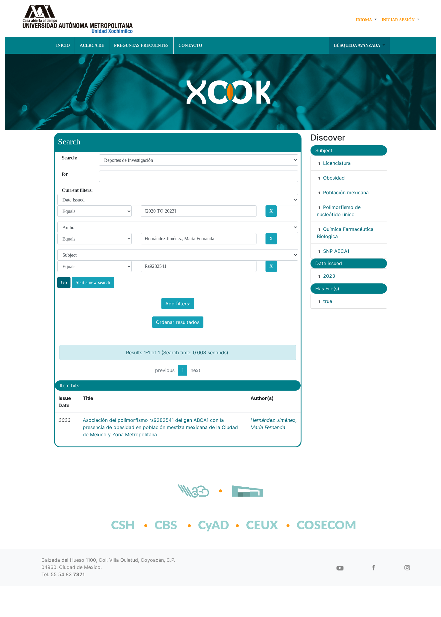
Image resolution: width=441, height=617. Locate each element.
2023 (329, 276)
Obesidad (334, 178)
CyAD (213, 526)
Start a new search (93, 282)
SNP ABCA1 (336, 251)
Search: (64, 157)
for (64, 174)
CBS (165, 526)
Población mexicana (346, 192)
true (327, 301)
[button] (366, 20)
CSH (123, 526)
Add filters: (177, 304)
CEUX (262, 526)
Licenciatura (337, 163)
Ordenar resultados (178, 322)
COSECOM (313, 526)
